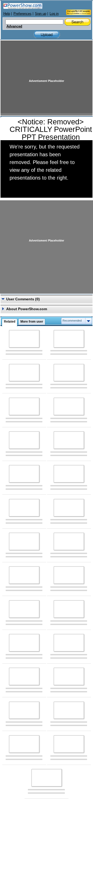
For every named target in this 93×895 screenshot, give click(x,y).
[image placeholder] (24, 338)
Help (6, 14)
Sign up (40, 14)
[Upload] (47, 34)
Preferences (22, 14)
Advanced (14, 26)
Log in (54, 14)
